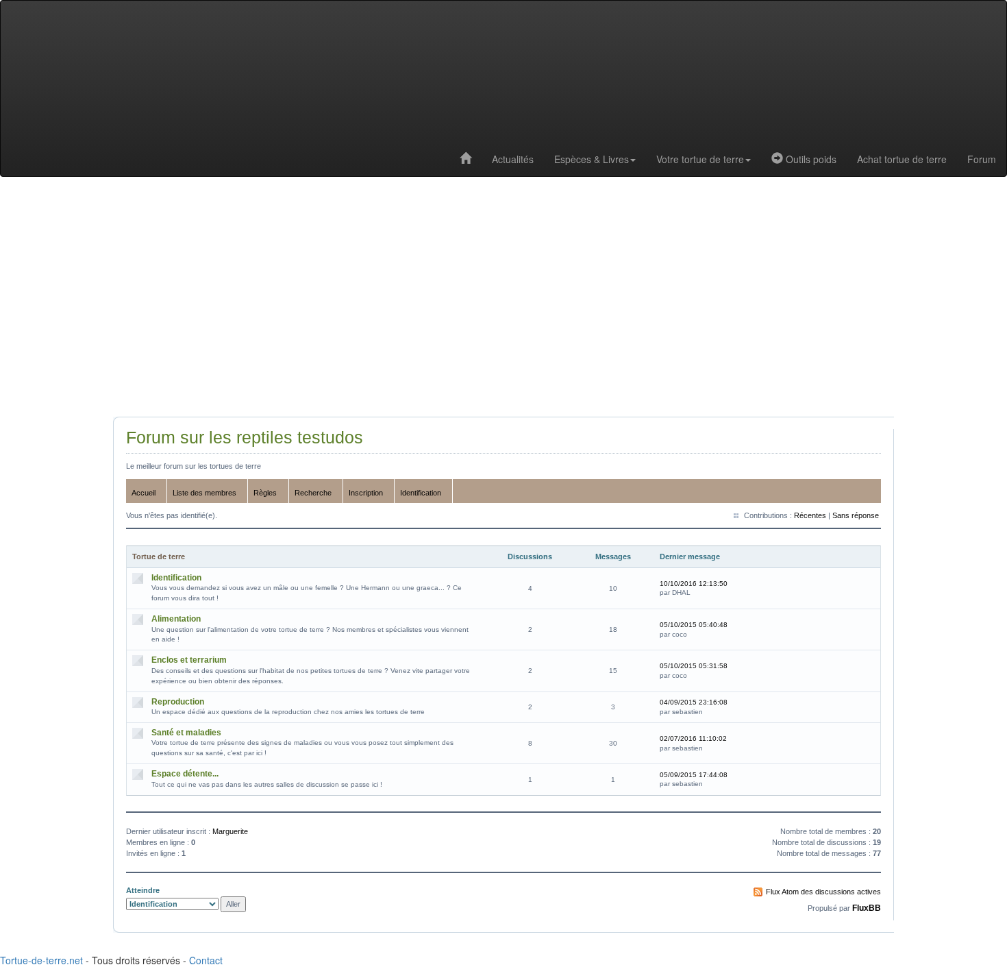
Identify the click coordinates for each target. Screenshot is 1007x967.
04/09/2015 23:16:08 (694, 702)
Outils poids (809, 159)
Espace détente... (185, 774)
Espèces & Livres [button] (591, 159)
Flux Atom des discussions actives (823, 892)
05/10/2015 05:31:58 (694, 666)
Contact (206, 960)
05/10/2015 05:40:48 (694, 624)
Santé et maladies (186, 732)
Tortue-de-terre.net (41, 960)
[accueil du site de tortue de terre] (465, 159)
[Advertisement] (503, 300)
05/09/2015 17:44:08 (694, 775)
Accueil (144, 493)
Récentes (810, 515)
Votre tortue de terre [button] (700, 159)
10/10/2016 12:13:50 (694, 583)
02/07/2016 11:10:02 (693, 738)
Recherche (313, 493)
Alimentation (176, 619)
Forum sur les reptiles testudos (244, 437)
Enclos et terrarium (189, 660)
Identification (420, 493)
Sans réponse (855, 515)
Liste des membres (204, 493)
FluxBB (866, 908)
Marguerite (230, 831)
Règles (265, 493)
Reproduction (177, 702)
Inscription (366, 493)
